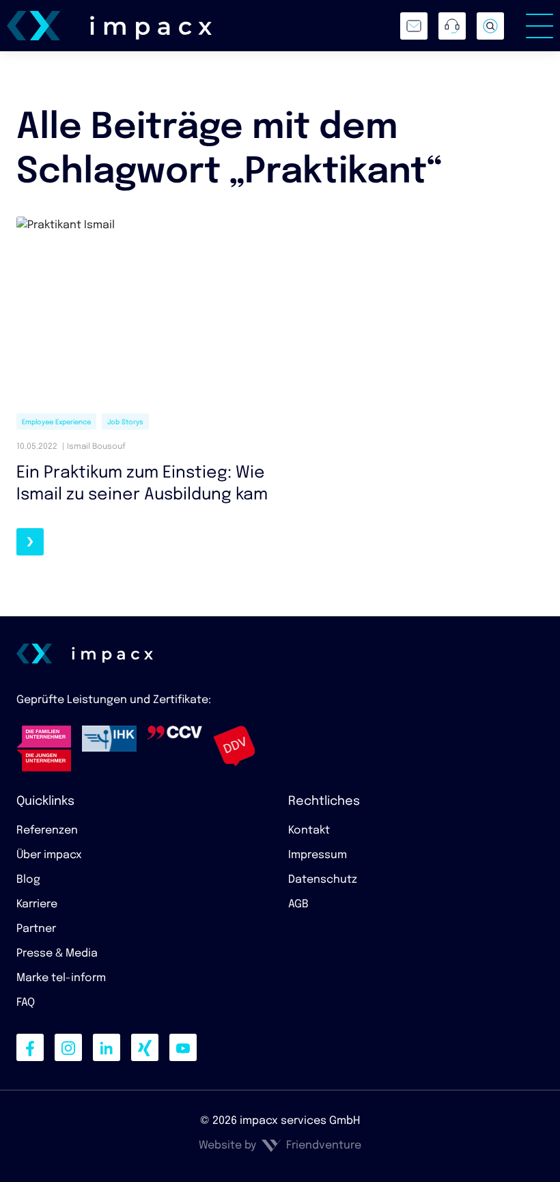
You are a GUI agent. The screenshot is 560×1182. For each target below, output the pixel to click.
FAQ (25, 1002)
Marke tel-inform (61, 978)
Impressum (317, 855)
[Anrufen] (452, 26)
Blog (28, 879)
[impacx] (109, 26)
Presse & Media (57, 953)
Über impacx (49, 855)
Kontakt (309, 830)
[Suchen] (490, 26)
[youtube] (183, 1047)
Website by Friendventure (280, 1145)
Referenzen (47, 830)
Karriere (36, 904)
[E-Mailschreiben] (414, 26)
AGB (298, 904)
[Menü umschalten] (539, 26)
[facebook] (30, 1047)
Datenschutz (322, 879)
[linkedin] (106, 1047)
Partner (36, 929)
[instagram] (68, 1047)
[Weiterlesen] (30, 541)
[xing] (144, 1047)
